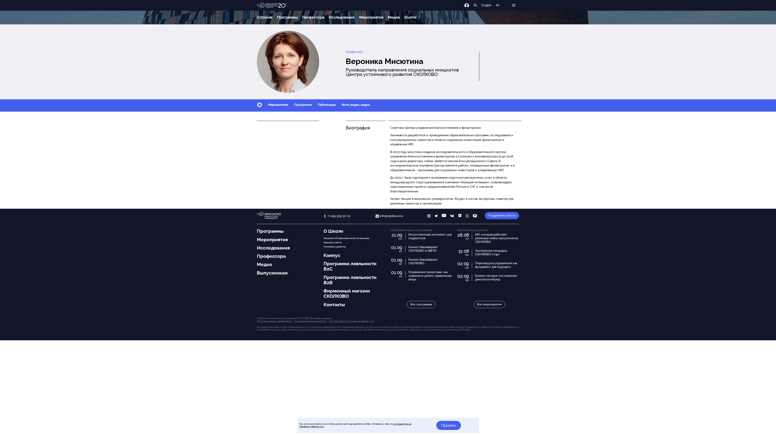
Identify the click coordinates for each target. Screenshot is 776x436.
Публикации (327, 105)
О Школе (264, 17)
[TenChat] (475, 216)
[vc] (467, 216)
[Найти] (475, 5)
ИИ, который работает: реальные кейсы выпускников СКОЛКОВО (496, 238)
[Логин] (468, 5)
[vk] (452, 216)
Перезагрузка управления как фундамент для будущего (496, 265)
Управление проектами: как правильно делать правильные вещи (430, 275)
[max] (428, 216)
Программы (287, 17)
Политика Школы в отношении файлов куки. (351, 321)
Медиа (394, 17)
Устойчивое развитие (335, 246)
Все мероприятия (489, 304)
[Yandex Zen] (459, 216)
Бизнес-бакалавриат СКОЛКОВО (423, 261)
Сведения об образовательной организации (346, 238)
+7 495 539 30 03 (338, 216)
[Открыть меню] (513, 5)
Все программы (421, 304)
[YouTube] (444, 216)
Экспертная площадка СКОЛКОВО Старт (491, 252)
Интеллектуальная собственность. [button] (274, 321)
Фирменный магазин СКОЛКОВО (347, 293)
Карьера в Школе (333, 242)
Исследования (341, 17)
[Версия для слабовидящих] (497, 5)
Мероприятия (371, 17)
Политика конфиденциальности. (310, 321)
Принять (448, 425)
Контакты (334, 304)
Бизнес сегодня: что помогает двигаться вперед (496, 277)
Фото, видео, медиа (356, 105)
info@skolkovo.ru (391, 216)
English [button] (486, 5)
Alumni (410, 17)
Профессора (313, 17)
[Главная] (272, 5)
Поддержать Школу (502, 215)
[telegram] (436, 216)
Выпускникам (272, 273)
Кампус (332, 255)
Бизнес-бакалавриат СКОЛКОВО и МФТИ (423, 249)
